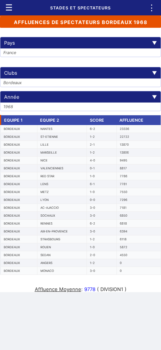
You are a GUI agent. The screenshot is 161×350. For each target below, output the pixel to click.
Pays (80, 43)
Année (80, 97)
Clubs (80, 73)
